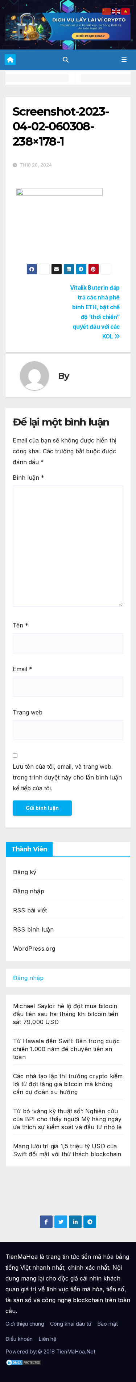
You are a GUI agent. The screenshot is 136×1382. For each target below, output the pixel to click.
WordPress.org (34, 948)
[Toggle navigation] (124, 59)
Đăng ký (24, 872)
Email (22, 669)
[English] (116, 10)
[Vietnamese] (126, 10)
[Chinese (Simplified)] (107, 10)
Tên (20, 625)
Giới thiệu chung (24, 1324)
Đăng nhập (28, 891)
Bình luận (28, 477)
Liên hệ (47, 1339)
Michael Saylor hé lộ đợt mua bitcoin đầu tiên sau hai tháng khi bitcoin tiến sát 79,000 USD (65, 1013)
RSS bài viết (30, 910)
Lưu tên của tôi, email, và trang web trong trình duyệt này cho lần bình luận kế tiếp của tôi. (67, 777)
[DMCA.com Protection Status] (23, 1362)
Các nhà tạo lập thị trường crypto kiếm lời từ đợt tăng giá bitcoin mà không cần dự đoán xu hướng (68, 1084)
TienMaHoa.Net (75, 1351)
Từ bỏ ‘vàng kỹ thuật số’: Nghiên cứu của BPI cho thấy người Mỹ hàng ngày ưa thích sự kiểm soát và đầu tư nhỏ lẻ (67, 1119)
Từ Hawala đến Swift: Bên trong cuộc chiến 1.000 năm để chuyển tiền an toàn (66, 1049)
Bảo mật (107, 1324)
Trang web (27, 712)
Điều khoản (19, 1339)
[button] (66, 59)
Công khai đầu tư (70, 1324)
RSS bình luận (33, 929)
